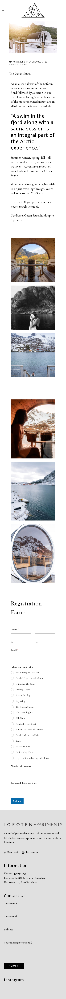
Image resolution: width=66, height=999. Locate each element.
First (13, 642)
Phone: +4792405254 (15, 873)
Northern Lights (24, 712)
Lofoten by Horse (25, 752)
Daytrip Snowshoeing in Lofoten (33, 758)
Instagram (32, 852)
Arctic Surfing (23, 695)
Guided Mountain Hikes (28, 735)
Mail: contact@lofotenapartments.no (25, 878)
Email (14, 650)
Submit (17, 801)
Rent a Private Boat (26, 723)
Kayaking (20, 701)
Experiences (35, 62)
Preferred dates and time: (24, 783)
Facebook (12, 852)
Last (37, 642)
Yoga (18, 740)
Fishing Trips (23, 689)
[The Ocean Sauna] (33, 37)
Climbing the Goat (25, 683)
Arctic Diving (23, 746)
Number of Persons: (21, 766)
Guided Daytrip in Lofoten (29, 678)
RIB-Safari (21, 718)
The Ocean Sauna (24, 706)
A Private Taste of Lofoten (30, 729)
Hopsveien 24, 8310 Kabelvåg (20, 882)
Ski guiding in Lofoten (27, 672)
